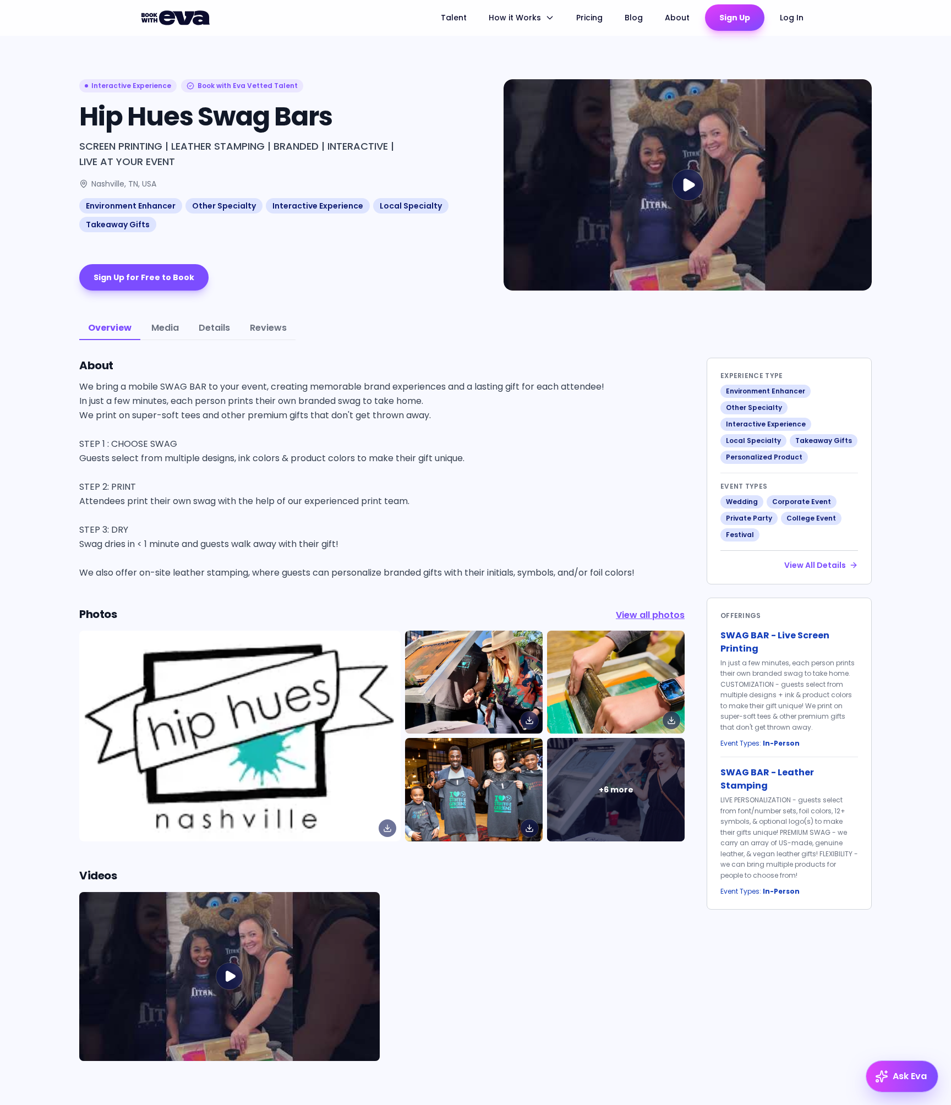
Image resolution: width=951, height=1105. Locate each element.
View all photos (650, 615)
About (677, 17)
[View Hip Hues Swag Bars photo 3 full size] (474, 789)
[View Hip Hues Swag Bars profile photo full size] (240, 736)
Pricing (589, 17)
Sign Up (734, 17)
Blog (634, 17)
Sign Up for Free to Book (144, 277)
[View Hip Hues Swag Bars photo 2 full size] (616, 682)
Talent (454, 17)
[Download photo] (387, 828)
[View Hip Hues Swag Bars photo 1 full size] (474, 682)
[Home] (177, 17)
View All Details (815, 565)
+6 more (616, 789)
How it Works (515, 17)
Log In (792, 17)
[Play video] (229, 976)
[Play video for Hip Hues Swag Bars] (688, 185)
